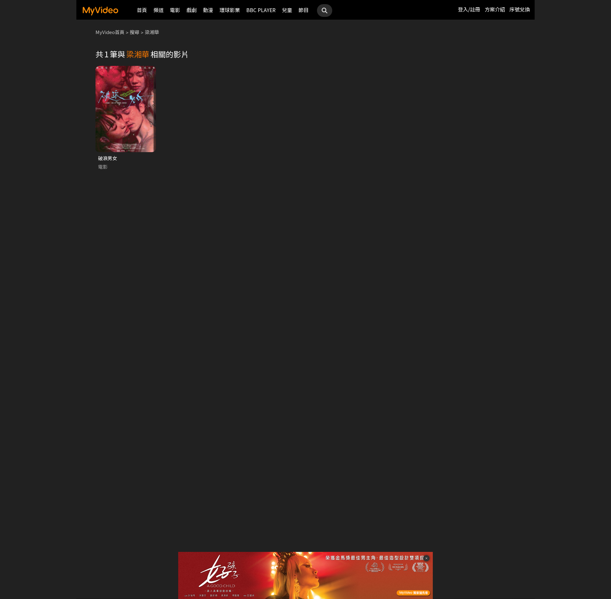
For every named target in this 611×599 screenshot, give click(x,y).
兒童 (287, 10)
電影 (175, 10)
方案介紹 (495, 9)
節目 (303, 10)
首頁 (142, 10)
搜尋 (134, 32)
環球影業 (230, 10)
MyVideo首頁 (109, 32)
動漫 (208, 10)
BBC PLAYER (261, 10)
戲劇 (191, 10)
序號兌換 (519, 9)
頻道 (158, 10)
